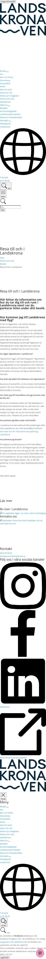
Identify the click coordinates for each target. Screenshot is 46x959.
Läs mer (8, 954)
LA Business (5, 126)
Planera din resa (7, 99)
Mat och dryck (6, 89)
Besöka (3, 71)
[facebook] (23, 656)
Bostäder (4, 108)
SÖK (2, 210)
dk (6, 180)
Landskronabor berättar (10, 114)
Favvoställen (5, 83)
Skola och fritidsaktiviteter (11, 117)
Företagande (5, 123)
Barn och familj (6, 77)
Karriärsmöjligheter (8, 111)
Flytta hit (3, 105)
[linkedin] (23, 704)
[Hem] (23, 790)
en (3, 180)
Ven (1, 74)
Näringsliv (4, 120)
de (9, 180)
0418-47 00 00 (6, 553)
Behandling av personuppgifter (13, 757)
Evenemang (5, 80)
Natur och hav (6, 92)
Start (2, 258)
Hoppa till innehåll (8, 1)
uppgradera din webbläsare (12, 942)
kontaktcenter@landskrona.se (12, 556)
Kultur (2, 86)
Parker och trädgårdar (9, 96)
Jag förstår (5, 957)
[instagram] (23, 608)
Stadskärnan (5, 102)
